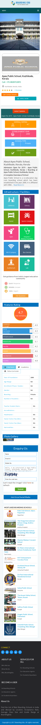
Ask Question (20, 296)
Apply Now (24, 98)
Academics (25, 367)
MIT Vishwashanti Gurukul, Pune (24, 559)
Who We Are (6, 665)
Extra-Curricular (13, 371)
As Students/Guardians (9, 695)
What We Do (6, 669)
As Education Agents (8, 692)
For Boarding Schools (27, 668)
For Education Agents (27, 671)
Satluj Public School (24, 588)
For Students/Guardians (28, 675)
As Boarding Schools (8, 688)
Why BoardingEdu (8, 673)
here (29, 482)
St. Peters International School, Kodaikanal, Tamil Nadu (20, 550)
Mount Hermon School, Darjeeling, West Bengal (26, 532)
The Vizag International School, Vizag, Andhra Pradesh (26, 523)
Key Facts (10, 367)
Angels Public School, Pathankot (25, 615)
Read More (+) (19, 185)
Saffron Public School (25, 607)
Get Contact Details (10, 95)
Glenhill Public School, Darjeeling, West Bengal (26, 626)
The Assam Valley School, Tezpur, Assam (26, 596)
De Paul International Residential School (25, 576)
